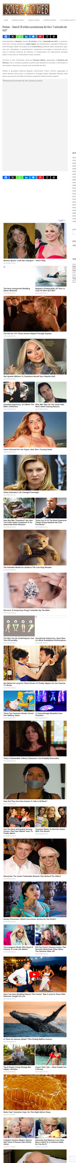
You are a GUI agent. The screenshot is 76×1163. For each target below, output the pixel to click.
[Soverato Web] (26, 16)
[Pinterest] (40, 36)
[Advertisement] (35, 199)
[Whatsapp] (19, 36)
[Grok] (47, 36)
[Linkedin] (26, 36)
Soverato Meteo (49, 20)
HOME (6, 20)
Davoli (74, 268)
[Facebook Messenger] (33, 36)
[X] (12, 36)
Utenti (73, 282)
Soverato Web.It (18, 20)
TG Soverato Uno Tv (68, 20)
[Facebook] (6, 36)
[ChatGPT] (54, 36)
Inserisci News (34, 20)
